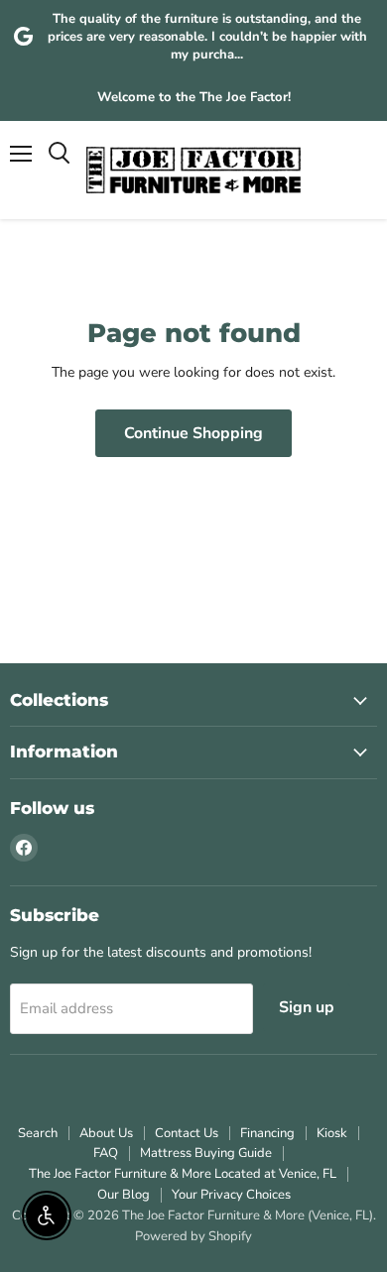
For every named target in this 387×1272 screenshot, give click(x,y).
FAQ (105, 1153)
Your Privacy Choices (231, 1195)
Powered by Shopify (193, 1236)
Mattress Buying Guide (206, 1153)
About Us (106, 1133)
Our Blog (123, 1195)
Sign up (306, 1007)
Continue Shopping (193, 433)
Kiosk (332, 1133)
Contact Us (186, 1133)
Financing (267, 1133)
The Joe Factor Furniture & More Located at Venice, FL (182, 1174)
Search (38, 1133)
